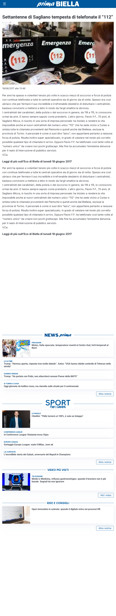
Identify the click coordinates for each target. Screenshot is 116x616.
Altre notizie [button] (105, 393)
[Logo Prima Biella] (58, 4)
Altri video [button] (105, 495)
